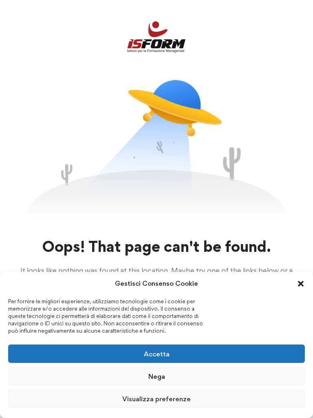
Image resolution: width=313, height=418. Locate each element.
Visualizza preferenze (156, 399)
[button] (301, 284)
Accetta (157, 354)
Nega (156, 376)
